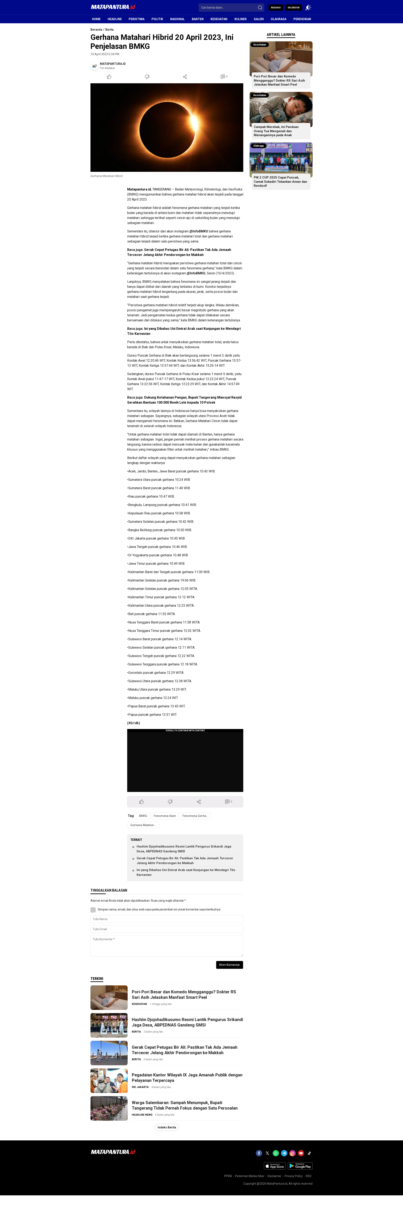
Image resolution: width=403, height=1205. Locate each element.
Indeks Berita (167, 1127)
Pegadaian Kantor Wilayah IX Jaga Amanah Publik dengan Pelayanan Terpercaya (187, 1077)
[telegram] (284, 1153)
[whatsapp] (276, 1153)
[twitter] (267, 1153)
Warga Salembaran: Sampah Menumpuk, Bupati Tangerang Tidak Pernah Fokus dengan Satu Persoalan (185, 1105)
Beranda (96, 29)
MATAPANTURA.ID (113, 63)
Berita (109, 29)
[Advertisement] (153, 202)
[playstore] (300, 1168)
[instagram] (292, 1153)
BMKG (143, 816)
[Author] (94, 66)
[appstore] (275, 1168)
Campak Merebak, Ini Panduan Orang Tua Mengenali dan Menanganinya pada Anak (276, 131)
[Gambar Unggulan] (166, 127)
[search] (260, 7)
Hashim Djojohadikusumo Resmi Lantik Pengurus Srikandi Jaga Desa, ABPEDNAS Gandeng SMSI (184, 849)
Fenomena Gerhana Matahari (196, 816)
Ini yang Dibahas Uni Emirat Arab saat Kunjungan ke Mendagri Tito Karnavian (186, 872)
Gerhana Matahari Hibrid (144, 825)
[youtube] (301, 1153)
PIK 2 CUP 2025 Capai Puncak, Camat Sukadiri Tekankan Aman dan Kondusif (280, 182)
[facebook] (259, 1153)
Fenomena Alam (165, 816)
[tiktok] (309, 1153)
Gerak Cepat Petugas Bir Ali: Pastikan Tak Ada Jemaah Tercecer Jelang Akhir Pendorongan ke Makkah (185, 860)
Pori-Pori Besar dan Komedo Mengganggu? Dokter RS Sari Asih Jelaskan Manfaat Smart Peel (184, 994)
